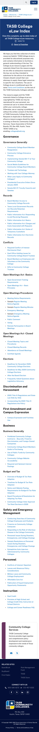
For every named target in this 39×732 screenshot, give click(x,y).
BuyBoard (5, 671)
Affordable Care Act (15, 580)
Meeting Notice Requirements (18, 298)
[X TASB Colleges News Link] (17, 692)
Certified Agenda (14, 354)
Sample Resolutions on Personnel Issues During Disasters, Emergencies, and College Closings (21, 543)
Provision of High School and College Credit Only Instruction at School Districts (20, 601)
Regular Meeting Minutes (23, 307)
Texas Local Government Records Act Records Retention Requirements (20, 209)
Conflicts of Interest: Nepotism (19, 565)
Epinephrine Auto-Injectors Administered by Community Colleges (18, 551)
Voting (9, 323)
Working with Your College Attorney (21, 173)
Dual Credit (11, 596)
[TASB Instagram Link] (28, 692)
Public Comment (13, 319)
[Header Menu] (35, 9)
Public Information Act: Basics (19, 220)
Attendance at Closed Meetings (19, 350)
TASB (23, 674)
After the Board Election (16, 375)
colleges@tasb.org (17, 131)
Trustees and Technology (17, 170)
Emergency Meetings (15, 310)
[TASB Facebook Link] (11, 692)
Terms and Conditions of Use (25, 727)
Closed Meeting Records (16, 347)
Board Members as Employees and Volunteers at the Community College (20, 261)
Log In (34, 2)
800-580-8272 (13, 688)
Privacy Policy (10, 727)
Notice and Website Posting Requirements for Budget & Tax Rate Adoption (21, 490)
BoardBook (6, 668)
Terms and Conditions (16, 88)
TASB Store (25, 678)
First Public (6, 675)
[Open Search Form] (26, 2)
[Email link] (11, 653)
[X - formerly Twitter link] (17, 653)
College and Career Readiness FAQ (20, 607)
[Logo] (13, 9)
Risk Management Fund (28, 669)
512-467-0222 (28, 688)
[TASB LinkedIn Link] (22, 692)
